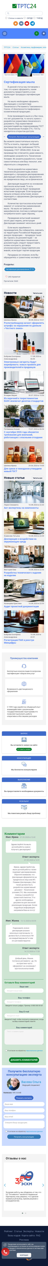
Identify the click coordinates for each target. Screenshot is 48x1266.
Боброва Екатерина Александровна (12, 357)
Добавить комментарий (24, 1060)
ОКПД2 (29, 18)
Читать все (37, 293)
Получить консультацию (24, 1136)
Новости (39, 1231)
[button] (22, 1213)
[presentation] (5, 1185)
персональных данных (34, 1051)
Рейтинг (8, 1231)
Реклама (24, 1239)
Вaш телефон (24, 997)
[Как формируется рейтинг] (43, 33)
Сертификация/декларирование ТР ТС (20, 269)
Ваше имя (24, 986)
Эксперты (28, 1231)
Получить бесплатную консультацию (24, 136)
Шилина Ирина (10, 320)
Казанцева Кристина (13, 603)
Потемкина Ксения (12, 429)
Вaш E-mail (24, 1011)
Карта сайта (28, 1235)
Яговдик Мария (10, 395)
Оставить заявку (24, 749)
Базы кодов (14, 1235)
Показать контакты (24, 1098)
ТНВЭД (39, 18)
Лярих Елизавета (11, 505)
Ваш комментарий (24, 1027)
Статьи (18, 1231)
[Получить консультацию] (36, 33)
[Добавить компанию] (15, 23)
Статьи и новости (15, 18)
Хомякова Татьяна (12, 536)
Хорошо (24, 1255)
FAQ (38, 1235)
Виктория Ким (10, 570)
